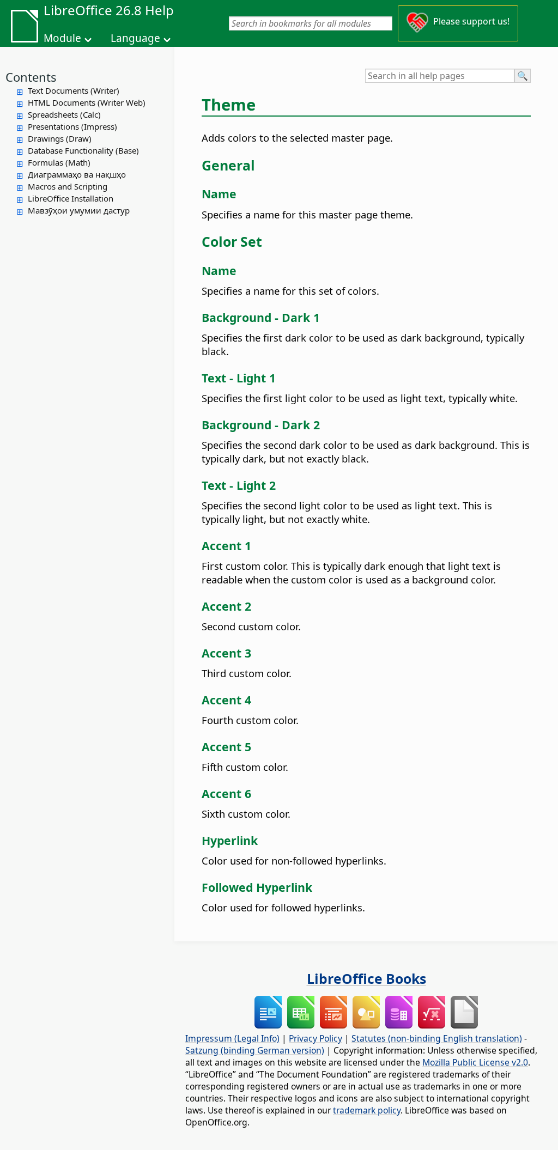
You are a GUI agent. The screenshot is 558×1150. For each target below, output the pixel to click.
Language (135, 38)
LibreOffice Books (366, 978)
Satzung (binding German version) (254, 1050)
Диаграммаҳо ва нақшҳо (77, 174)
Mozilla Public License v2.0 (475, 1062)
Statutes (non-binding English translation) (436, 1038)
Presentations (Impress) (72, 126)
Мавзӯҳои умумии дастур (79, 210)
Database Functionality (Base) (83, 150)
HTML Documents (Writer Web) (86, 102)
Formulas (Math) (59, 162)
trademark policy (367, 1110)
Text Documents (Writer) (73, 90)
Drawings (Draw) (60, 138)
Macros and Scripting (67, 186)
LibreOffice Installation (70, 198)
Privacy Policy (315, 1038)
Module (62, 38)
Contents (31, 77)
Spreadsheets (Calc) (64, 114)
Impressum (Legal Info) (232, 1038)
